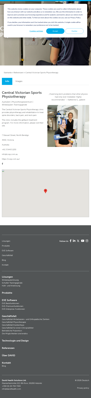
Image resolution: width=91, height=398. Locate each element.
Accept (55, 31)
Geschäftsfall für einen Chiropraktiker (18, 328)
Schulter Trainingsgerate (12, 283)
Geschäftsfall (7, 255)
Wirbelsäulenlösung (10, 280)
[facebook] (2, 164)
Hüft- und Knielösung (11, 286)
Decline (74, 31)
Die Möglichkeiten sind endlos (15, 333)
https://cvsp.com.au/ (11, 159)
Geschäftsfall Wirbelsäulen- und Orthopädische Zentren (25, 319)
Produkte (6, 246)
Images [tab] (19, 81)
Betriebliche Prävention (12, 331)
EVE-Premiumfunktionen (12, 306)
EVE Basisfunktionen (10, 303)
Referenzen (18, 72)
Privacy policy (83, 388)
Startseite (8, 72)
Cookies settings (36, 31)
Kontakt (5, 265)
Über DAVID (8, 355)
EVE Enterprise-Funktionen (13, 309)
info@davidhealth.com (11, 389)
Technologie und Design (15, 340)
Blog (4, 260)
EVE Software (7, 250)
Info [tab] (7, 81)
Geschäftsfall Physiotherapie (14, 322)
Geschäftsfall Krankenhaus (13, 325)
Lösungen (6, 241)
